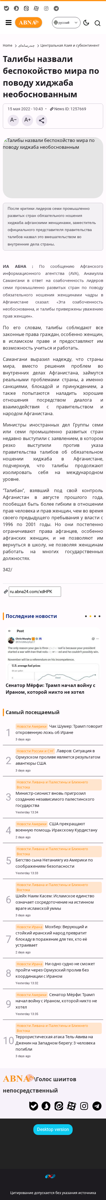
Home (7, 46)
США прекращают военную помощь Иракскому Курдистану (56, 827)
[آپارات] (71, 1106)
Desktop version (53, 1129)
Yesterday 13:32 (27, 983)
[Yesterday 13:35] (53, 653)
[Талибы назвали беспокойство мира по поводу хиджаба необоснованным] (53, 167)
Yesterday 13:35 (27, 1014)
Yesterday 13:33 (27, 873)
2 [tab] (90, 616)
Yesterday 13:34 (27, 812)
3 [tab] (95, 616)
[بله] (33, 1106)
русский (63, 22)
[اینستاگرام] (84, 1106)
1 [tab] (86, 616)
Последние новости (31, 616)
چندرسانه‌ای (26, 46)
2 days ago (23, 837)
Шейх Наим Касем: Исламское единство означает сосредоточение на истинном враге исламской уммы (55, 899)
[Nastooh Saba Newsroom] (53, 1176)
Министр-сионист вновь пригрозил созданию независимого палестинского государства (55, 796)
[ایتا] (59, 1106)
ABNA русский (33, 22)
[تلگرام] (96, 1106)
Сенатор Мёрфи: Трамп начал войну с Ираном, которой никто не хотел (50, 689)
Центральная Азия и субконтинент (69, 46)
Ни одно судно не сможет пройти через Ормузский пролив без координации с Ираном (55, 970)
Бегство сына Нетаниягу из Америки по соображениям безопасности (54, 860)
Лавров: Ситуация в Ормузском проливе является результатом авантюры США (58, 757)
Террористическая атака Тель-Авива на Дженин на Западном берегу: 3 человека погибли (55, 1040)
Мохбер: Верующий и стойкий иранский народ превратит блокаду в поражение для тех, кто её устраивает (51, 936)
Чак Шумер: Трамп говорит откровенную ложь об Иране (59, 729)
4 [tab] (99, 616)
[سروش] (46, 1106)
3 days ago (23, 739)
